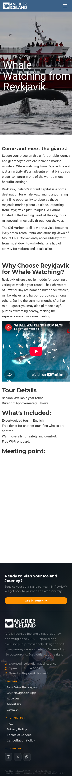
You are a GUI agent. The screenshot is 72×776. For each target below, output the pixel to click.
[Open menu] (65, 5)
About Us (14, 704)
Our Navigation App (21, 692)
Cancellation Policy (21, 740)
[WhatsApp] (27, 757)
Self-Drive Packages (22, 687)
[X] (18, 757)
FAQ (10, 723)
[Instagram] (8, 757)
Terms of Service (19, 734)
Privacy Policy (17, 729)
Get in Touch (34, 600)
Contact (12, 709)
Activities (13, 698)
